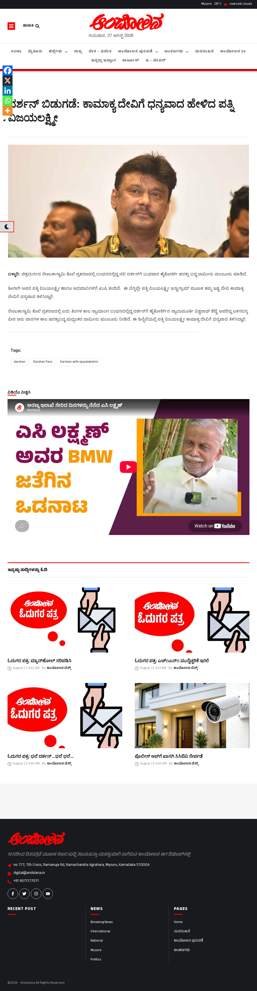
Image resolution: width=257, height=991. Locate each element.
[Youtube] (48, 893)
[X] (8, 80)
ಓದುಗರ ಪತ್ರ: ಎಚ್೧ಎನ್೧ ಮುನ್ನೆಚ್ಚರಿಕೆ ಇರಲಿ (172, 660)
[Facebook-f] (13, 893)
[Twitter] (24, 893)
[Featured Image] (65, 620)
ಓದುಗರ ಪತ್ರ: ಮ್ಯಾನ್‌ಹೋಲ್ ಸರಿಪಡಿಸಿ (40, 660)
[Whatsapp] (8, 101)
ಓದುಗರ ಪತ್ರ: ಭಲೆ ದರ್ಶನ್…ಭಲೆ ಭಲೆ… (41, 756)
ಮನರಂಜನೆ (182, 932)
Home (178, 922)
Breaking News (102, 922)
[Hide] (5, 120)
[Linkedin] (8, 91)
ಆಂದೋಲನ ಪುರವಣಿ (188, 941)
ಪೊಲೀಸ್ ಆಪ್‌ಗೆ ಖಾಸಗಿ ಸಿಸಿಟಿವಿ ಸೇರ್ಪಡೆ (169, 756)
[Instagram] (36, 893)
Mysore (96, 950)
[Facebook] (8, 70)
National (97, 941)
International (100, 932)
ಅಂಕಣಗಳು (182, 950)
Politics (96, 960)
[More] (8, 111)
